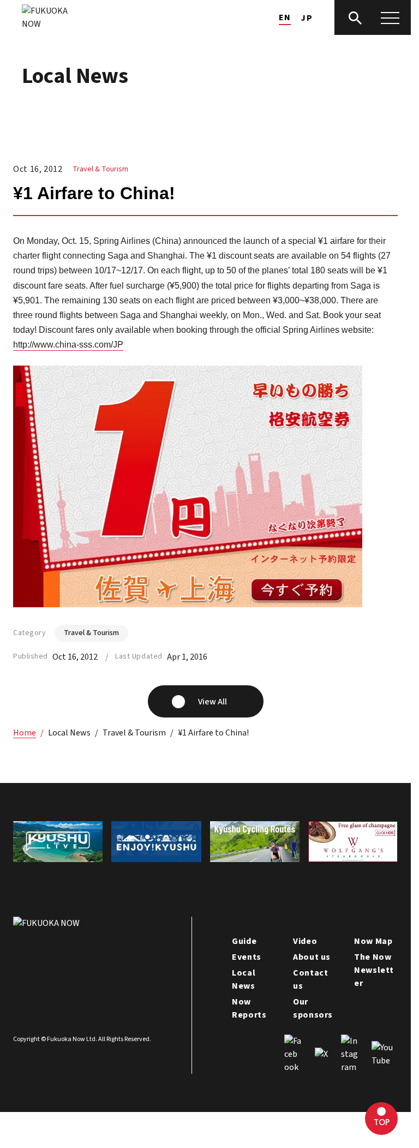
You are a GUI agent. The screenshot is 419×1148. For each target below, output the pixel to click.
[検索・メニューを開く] (372, 17)
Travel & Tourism (100, 169)
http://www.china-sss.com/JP (68, 344)
